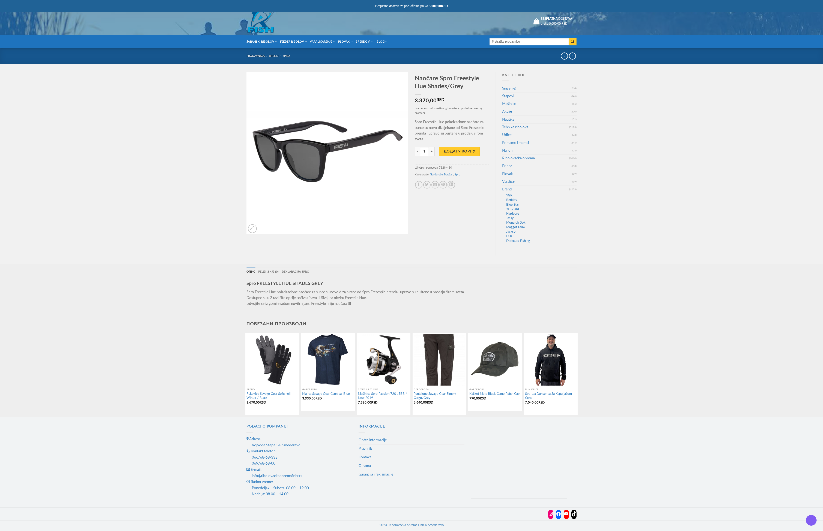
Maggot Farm (515, 227)
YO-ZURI (512, 209)
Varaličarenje (321, 41)
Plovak (344, 41)
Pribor (507, 166)
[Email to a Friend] (435, 184)
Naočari (448, 174)
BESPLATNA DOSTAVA (556, 18)
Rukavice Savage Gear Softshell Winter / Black (268, 396)
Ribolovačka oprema (518, 158)
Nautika (508, 119)
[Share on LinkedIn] (451, 184)
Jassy (510, 218)
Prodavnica (255, 55)
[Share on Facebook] (419, 184)
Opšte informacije (373, 440)
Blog (380, 41)
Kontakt (365, 457)
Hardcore (512, 213)
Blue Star (512, 204)
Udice (507, 135)
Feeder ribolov (292, 41)
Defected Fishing (518, 240)
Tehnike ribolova (515, 127)
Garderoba (436, 174)
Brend (273, 55)
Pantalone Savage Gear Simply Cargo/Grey (435, 396)
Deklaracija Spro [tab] (295, 271)
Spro (286, 55)
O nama (365, 466)
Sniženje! (509, 88)
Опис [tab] (250, 271)
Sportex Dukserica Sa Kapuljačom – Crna (550, 396)
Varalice (508, 181)
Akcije (507, 111)
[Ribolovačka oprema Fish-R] (267, 21)
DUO (510, 236)
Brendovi (363, 41)
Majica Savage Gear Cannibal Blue (326, 393)
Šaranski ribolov (260, 41)
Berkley (511, 200)
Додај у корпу (459, 151)
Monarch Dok (516, 222)
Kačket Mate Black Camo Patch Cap (494, 393)
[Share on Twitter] (427, 184)
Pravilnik (365, 448)
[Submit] (573, 42)
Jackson (511, 231)
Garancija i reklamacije (376, 474)
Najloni (507, 150)
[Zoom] (252, 228)
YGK (509, 195)
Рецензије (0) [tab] (268, 271)
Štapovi (508, 96)
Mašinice (509, 104)
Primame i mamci (515, 143)
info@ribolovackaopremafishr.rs (277, 476)
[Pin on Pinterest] (443, 184)
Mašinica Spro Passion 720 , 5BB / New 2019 (382, 396)
